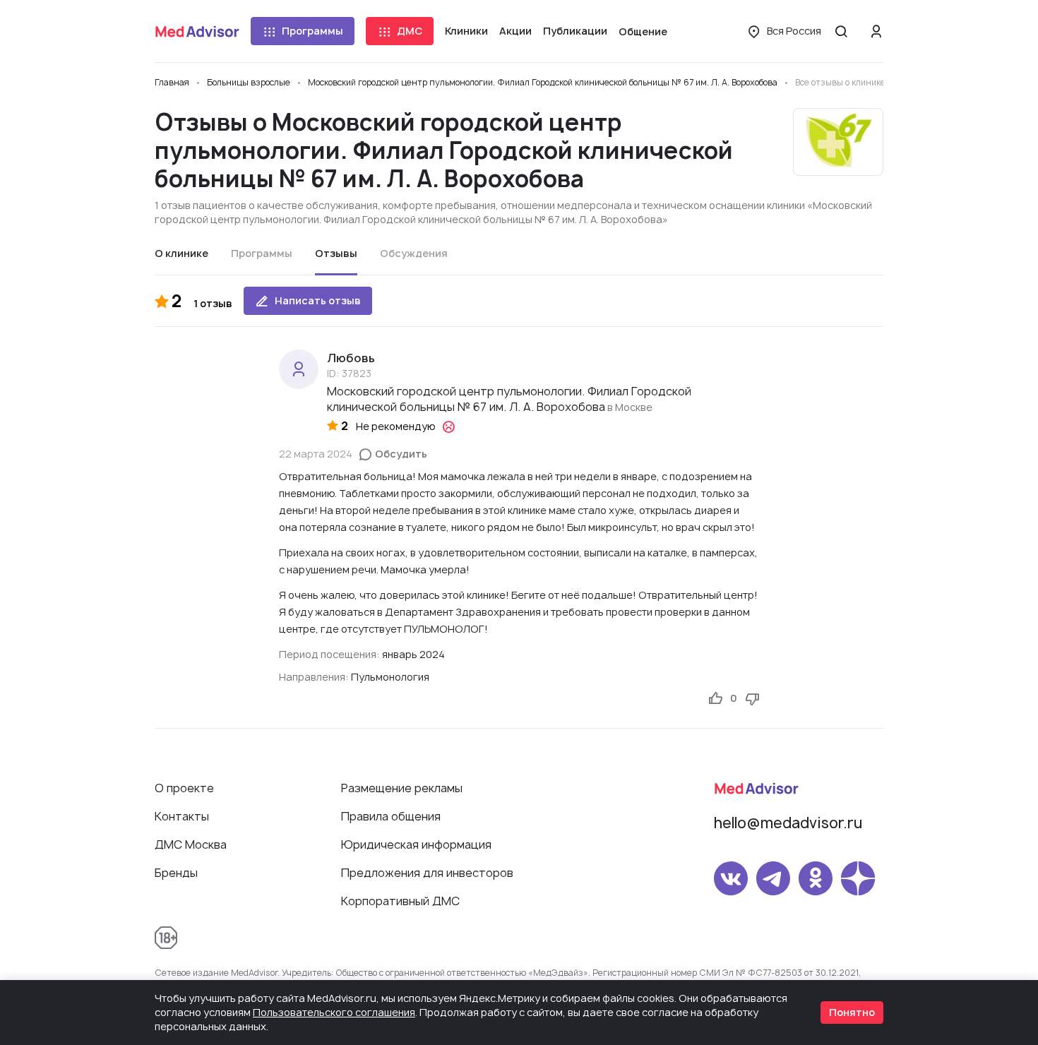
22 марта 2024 (315, 453)
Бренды (176, 872)
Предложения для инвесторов (427, 872)
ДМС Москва (191, 844)
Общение (643, 31)
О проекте (184, 788)
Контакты (182, 816)
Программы (312, 30)
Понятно (852, 1012)
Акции (515, 30)
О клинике (181, 253)
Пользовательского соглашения (334, 1012)
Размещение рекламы (402, 788)
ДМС (409, 30)
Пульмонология (390, 676)
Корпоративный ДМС (400, 901)
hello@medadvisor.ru (788, 822)
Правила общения (391, 816)
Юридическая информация (416, 844)
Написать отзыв (318, 300)
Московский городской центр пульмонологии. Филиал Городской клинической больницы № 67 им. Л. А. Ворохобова (509, 398)
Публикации (575, 30)
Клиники (466, 30)
